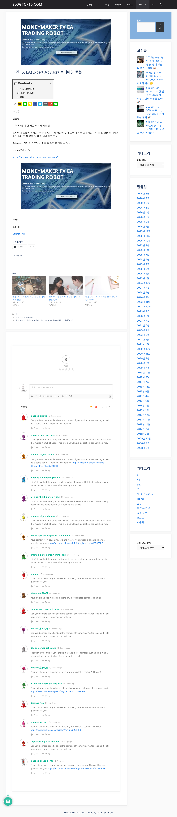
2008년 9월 (143, 443)
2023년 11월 (143, 302)
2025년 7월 (143, 254)
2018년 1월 (143, 410)
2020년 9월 (143, 358)
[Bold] (32, 396)
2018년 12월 (143, 386)
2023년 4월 (143, 330)
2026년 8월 (143, 193)
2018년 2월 (143, 405)
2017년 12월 (143, 415)
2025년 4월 (143, 264)
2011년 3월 (143, 433)
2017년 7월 (143, 429)
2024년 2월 (143, 292)
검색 (139, 20)
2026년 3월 (143, 217)
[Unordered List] (51, 396)
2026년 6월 (143, 203)
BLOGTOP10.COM (27, 4)
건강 (139, 503)
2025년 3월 (143, 269)
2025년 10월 (144, 240)
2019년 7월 (143, 382)
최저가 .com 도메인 (24, 317)
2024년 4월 (143, 287)
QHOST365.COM (105, 812)
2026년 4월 (143, 212)
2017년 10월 (143, 424)
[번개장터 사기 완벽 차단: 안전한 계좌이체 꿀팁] (29, 285)
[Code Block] (59, 396)
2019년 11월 (143, 372)
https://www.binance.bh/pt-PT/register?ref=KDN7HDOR (58, 691)
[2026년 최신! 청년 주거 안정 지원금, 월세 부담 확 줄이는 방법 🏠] (140, 60)
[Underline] (40, 396)
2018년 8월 (143, 391)
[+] (70, 396)
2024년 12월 (144, 283)
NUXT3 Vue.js (145, 494)
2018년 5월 (143, 400)
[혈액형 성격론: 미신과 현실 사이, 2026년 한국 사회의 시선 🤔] (140, 75)
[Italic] (36, 396)
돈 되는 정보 (143, 508)
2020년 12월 (144, 349)
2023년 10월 (144, 306)
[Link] (63, 396)
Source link (18, 233)
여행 (107, 4)
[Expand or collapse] (50, 83)
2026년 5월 (143, 207)
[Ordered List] (48, 396)
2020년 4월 (143, 367)
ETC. (141, 4)
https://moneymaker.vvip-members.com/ (35, 157)
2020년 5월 (143, 363)
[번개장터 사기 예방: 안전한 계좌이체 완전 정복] (65, 285)
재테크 (118, 4)
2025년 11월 (143, 236)
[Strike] (44, 396)
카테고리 (141, 160)
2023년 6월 (143, 325)
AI (153, 4)
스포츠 (130, 4)
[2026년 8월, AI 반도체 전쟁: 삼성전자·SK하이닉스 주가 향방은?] (140, 124)
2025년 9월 (143, 245)
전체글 (89, 4)
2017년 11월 (143, 419)
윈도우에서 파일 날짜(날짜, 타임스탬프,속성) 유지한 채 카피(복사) (44, 320)
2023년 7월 (143, 320)
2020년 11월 (143, 353)
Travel (140, 498)
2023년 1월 (143, 339)
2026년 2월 (143, 221)
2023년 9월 (143, 311)
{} (67, 396)
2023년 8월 (143, 316)
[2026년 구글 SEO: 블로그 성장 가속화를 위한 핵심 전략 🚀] (140, 109)
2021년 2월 (143, 344)
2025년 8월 (143, 250)
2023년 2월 (143, 334)
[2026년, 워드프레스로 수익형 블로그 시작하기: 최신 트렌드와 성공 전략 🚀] (140, 90)
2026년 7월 (143, 198)
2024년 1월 (143, 297)
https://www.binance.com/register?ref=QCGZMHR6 (56, 730)
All (138, 480)
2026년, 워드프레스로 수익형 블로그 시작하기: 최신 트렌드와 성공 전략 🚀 (150, 95)
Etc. (17, 314)
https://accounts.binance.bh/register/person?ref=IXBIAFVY (76, 768)
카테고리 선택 (144, 542)
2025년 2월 (143, 273)
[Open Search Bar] (161, 4)
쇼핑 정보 (142, 513)
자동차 (140, 522)
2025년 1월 (143, 278)
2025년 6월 (143, 259)
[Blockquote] (55, 396)
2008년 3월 (143, 448)
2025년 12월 (143, 231)
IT (99, 4)
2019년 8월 (143, 377)
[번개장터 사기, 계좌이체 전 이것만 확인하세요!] (102, 285)
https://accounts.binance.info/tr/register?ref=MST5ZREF (75, 543)
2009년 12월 (144, 438)
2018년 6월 (143, 396)
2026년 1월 (143, 226)
